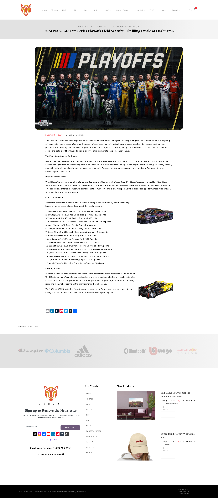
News (90, 26)
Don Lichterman (76, 135)
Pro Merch (101, 26)
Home (80, 26)
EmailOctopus (56, 440)
